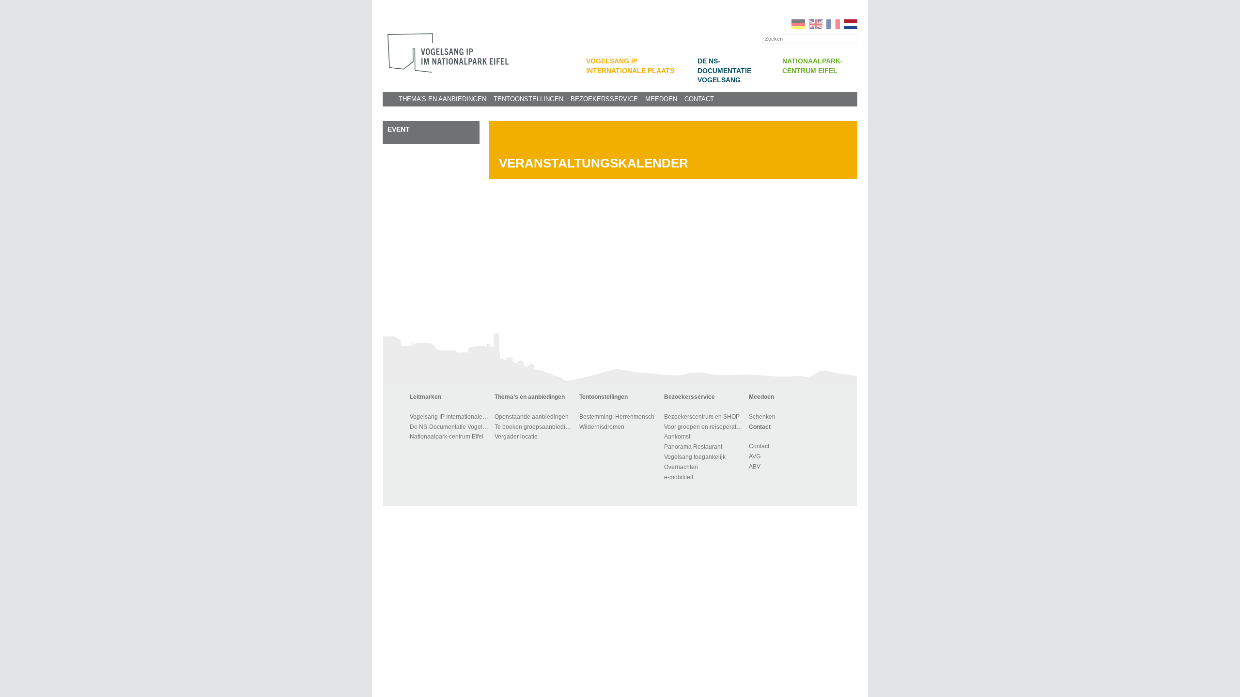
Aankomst (677, 436)
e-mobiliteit (678, 477)
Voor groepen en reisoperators (704, 427)
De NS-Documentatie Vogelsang (724, 71)
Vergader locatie (516, 436)
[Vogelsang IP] (448, 53)
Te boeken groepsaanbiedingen (535, 427)
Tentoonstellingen (528, 99)
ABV (754, 466)
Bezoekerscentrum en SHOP (702, 416)
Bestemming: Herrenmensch (616, 416)
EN (815, 24)
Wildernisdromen (601, 427)
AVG (754, 456)
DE (798, 24)
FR (833, 24)
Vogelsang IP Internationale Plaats (451, 416)
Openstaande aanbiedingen (532, 416)
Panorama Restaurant (693, 446)
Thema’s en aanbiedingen (442, 99)
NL (850, 24)
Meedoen (661, 99)
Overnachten (681, 467)
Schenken (762, 416)
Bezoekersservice (604, 99)
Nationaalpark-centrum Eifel (446, 436)
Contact (699, 99)
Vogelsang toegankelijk (695, 457)
